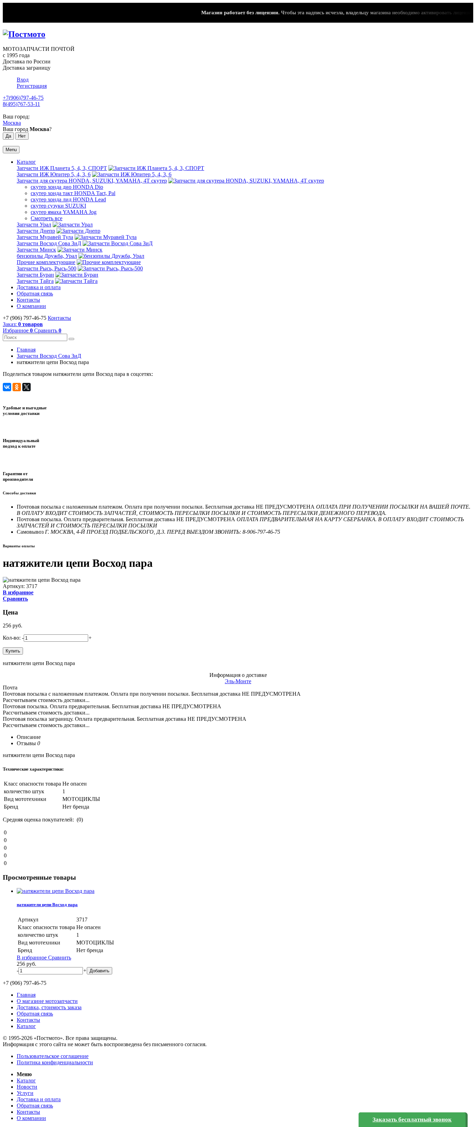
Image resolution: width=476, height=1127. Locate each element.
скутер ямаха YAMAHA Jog (64, 212)
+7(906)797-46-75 (23, 98)
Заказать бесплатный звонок (412, 1119)
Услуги (25, 1093)
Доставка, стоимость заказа (49, 1007)
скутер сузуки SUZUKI (58, 206)
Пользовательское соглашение (53, 1056)
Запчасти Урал (34, 224)
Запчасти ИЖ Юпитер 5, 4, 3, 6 (54, 174)
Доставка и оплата (39, 287)
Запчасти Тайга (35, 281)
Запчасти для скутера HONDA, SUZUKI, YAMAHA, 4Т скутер (92, 181)
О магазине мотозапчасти (47, 1001)
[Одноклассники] (17, 387)
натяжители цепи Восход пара (47, 904)
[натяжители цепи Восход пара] (55, 891)
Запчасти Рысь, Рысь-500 (46, 268)
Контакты (28, 300)
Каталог (26, 162)
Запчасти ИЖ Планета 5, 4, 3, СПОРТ (62, 168)
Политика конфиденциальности (55, 1062)
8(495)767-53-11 (21, 104)
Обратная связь (35, 293)
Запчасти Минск (36, 250)
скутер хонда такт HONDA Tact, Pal (73, 193)
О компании (31, 306)
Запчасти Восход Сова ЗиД (49, 243)
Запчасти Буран (35, 275)
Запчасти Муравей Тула (45, 237)
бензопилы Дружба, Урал (47, 256)
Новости (27, 1087)
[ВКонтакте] (7, 387)
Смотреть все (46, 218)
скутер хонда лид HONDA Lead (68, 199)
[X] (26, 387)
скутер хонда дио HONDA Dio (67, 187)
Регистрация (32, 86)
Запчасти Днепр (36, 231)
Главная (26, 350)
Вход (23, 80)
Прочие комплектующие (46, 262)
